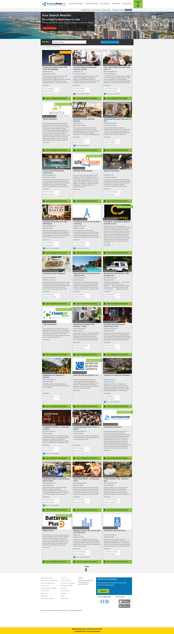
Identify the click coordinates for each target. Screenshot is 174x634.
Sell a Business (105, 3)
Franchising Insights (67, 585)
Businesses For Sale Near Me (49, 580)
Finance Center (96, 10)
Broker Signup (126, 3)
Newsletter (44, 593)
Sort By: (45, 42)
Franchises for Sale (92, 3)
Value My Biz (115, 10)
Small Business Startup (47, 598)
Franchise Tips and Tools (68, 583)
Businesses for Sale (76, 3)
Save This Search (49, 28)
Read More (46, 85)
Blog (122, 10)
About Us (63, 578)
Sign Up (103, 591)
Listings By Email (85, 10)
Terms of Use (64, 598)
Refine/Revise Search (108, 42)
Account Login (65, 591)
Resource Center (106, 10)
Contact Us (64, 588)
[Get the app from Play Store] (124, 606)
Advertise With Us (66, 580)
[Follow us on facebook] (102, 601)
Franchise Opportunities (48, 583)
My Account (128, 10)
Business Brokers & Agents (48, 588)
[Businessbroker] (54, 4)
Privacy (63, 596)
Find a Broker (116, 3)
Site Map (63, 593)
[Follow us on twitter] (107, 601)
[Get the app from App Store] (124, 601)
